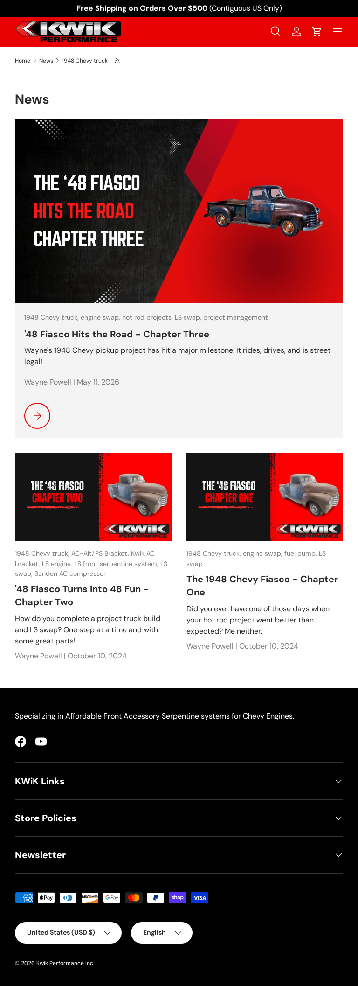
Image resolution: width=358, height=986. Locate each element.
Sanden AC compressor (70, 573)
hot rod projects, (148, 317)
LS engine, (58, 563)
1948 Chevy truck (85, 60)
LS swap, (189, 317)
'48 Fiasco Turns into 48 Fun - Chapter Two (82, 595)
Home (22, 60)
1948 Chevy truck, (52, 317)
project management (235, 317)
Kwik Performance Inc (64, 963)
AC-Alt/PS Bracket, (101, 553)
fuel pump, (301, 553)
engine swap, (101, 317)
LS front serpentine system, (117, 563)
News (46, 60)
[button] (317, 31)
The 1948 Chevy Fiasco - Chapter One (262, 585)
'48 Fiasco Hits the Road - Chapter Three (116, 334)
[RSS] (117, 60)
